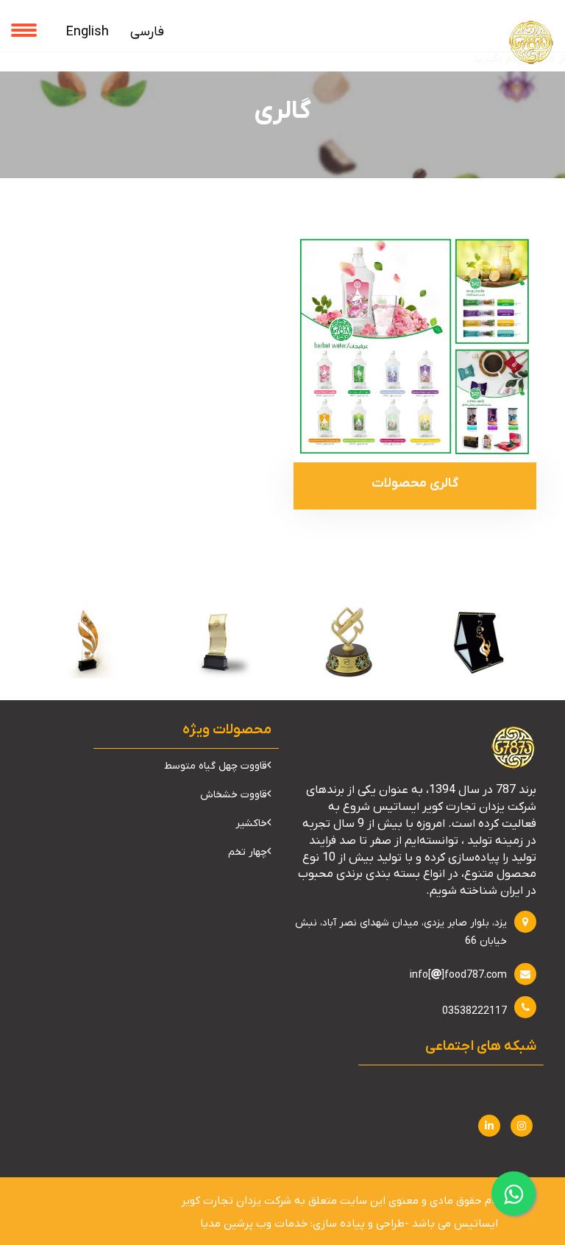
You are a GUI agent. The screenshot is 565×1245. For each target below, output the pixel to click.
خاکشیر (251, 823)
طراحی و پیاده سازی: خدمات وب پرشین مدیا (302, 1223)
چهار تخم (247, 852)
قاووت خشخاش (233, 795)
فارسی (147, 32)
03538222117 (474, 1011)
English (87, 32)
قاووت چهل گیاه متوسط (215, 766)
